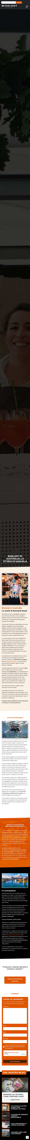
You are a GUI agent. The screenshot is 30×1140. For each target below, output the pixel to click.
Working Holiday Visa (15, 841)
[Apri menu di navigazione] (27, 7)
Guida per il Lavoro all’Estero (13, 935)
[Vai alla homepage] (9, 6)
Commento (6, 1006)
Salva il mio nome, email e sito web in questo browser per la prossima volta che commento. (15, 1046)
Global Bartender (12, 661)
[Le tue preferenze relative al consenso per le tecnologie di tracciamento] (27, 1137)
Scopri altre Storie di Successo (15, 980)
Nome (5, 1025)
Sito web (5, 1038)
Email (5, 1032)
